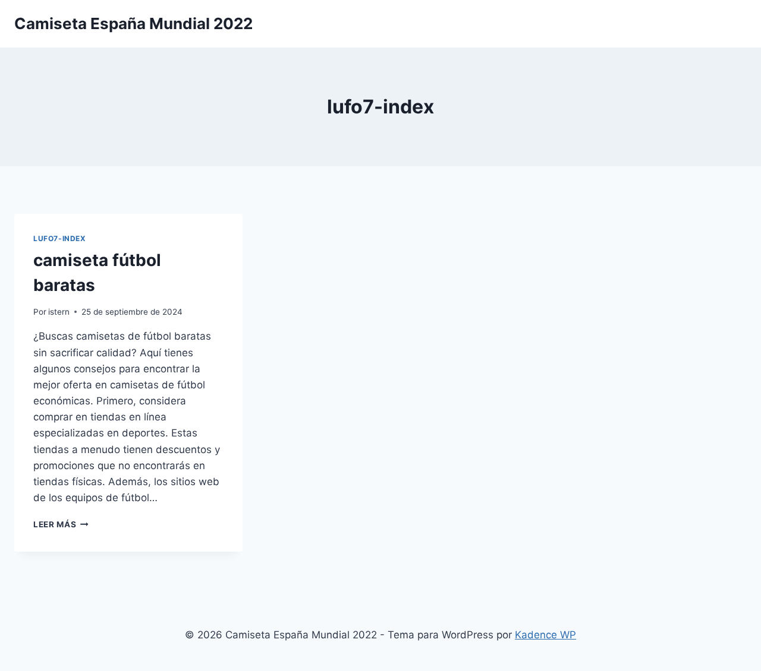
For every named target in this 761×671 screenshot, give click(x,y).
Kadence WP (545, 635)
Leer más (61, 524)
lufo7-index (59, 238)
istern (59, 311)
